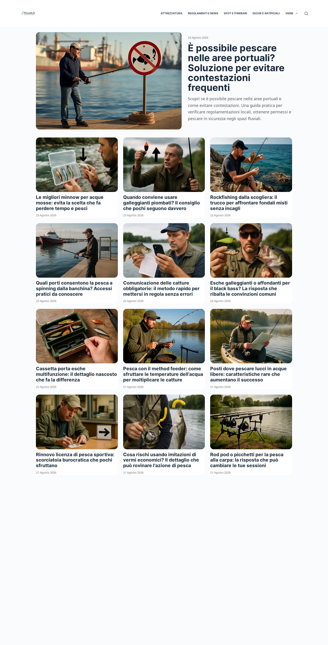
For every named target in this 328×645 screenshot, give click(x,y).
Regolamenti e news (203, 13)
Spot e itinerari (235, 13)
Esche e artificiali (266, 13)
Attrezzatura (171, 13)
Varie (289, 13)
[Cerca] (306, 13)
